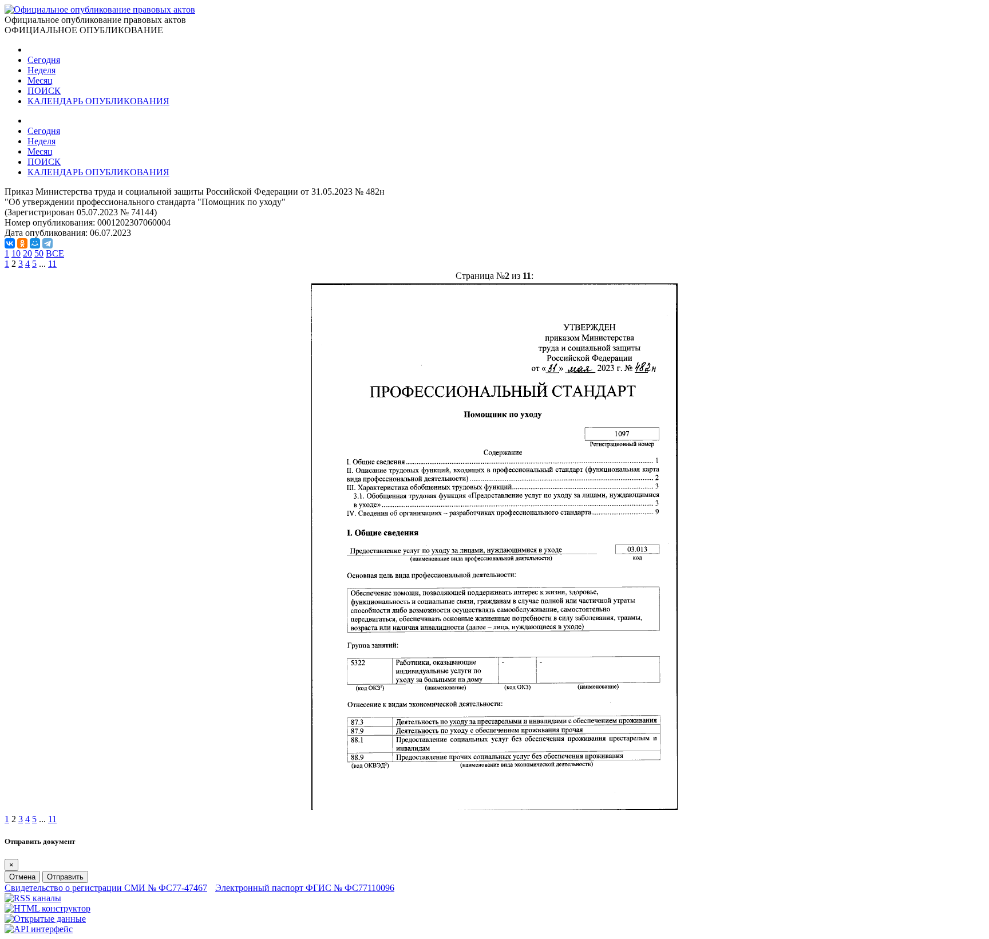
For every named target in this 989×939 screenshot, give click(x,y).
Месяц (40, 80)
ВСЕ (55, 253)
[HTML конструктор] (47, 908)
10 (16, 253)
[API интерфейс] (39, 929)
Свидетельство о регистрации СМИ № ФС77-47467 (106, 888)
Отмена (22, 877)
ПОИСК (44, 91)
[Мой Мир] (35, 243)
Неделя (41, 70)
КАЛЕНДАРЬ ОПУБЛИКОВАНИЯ (98, 101)
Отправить (65, 877)
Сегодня (43, 60)
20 (27, 253)
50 (38, 253)
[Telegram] (47, 243)
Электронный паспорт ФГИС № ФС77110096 (304, 888)
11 (52, 264)
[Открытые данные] (45, 919)
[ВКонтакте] (10, 243)
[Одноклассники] (22, 243)
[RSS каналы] (33, 898)
